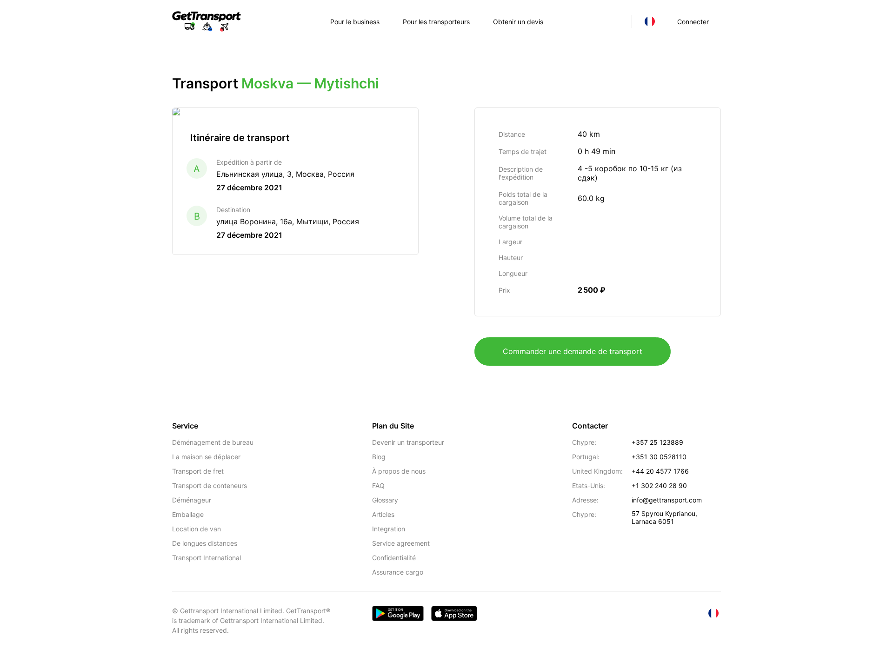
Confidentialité (394, 558)
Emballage (188, 514)
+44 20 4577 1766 (660, 471)
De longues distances (204, 543)
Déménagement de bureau (212, 442)
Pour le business (355, 22)
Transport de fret (198, 471)
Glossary (385, 500)
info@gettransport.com (667, 500)
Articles (383, 514)
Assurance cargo (397, 572)
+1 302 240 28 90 (659, 485)
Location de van (196, 529)
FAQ (378, 485)
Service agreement (401, 543)
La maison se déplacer (206, 457)
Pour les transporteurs (436, 22)
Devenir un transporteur (408, 442)
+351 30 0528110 (659, 457)
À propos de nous (399, 471)
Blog (379, 457)
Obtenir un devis (518, 22)
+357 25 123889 (657, 442)
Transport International (206, 558)
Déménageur (191, 500)
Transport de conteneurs (209, 485)
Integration (388, 529)
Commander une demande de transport (572, 351)
